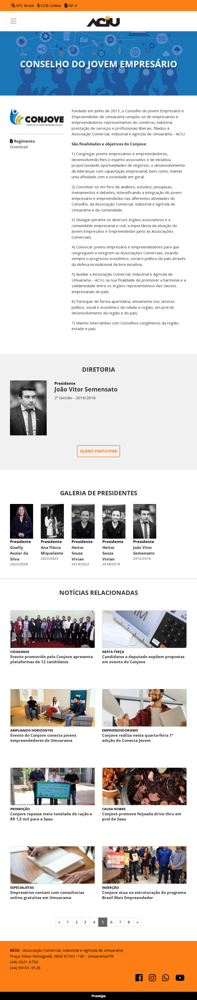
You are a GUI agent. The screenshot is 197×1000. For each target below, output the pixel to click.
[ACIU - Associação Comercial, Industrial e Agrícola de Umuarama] (105, 21)
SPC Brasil (25, 5)
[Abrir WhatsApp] (184, 987)
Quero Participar (98, 451)
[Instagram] (153, 979)
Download (22, 143)
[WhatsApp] (166, 979)
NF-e (72, 5)
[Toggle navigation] (13, 21)
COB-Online (51, 5)
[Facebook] (139, 979)
